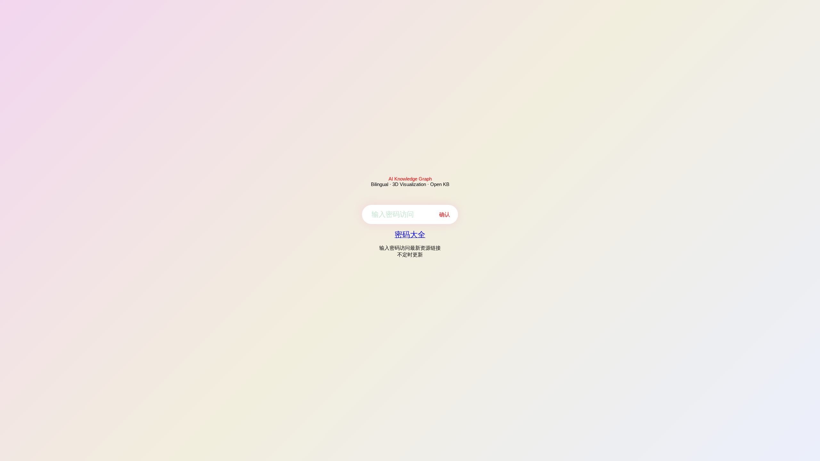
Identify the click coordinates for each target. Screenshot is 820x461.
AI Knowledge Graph (410, 179)
